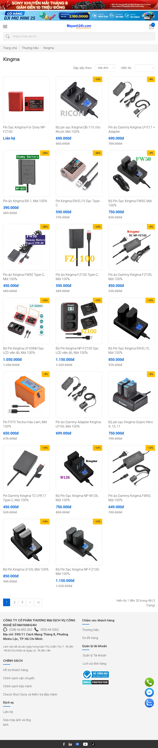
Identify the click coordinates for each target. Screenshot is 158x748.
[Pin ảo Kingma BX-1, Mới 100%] (26, 173)
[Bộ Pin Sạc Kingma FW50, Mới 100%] (131, 173)
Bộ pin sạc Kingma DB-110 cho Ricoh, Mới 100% (78, 129)
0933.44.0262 (50, 629)
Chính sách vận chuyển (19, 678)
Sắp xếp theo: (82, 68)
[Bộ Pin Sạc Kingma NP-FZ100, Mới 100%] (79, 542)
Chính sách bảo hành (17, 686)
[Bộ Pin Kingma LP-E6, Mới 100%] (26, 542)
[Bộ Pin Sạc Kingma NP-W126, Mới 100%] (79, 468)
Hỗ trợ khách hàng (15, 670)
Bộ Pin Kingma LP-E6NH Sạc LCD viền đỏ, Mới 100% (23, 350)
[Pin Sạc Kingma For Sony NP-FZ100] (26, 100)
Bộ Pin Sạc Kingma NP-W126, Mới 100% (77, 498)
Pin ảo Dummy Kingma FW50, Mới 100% (129, 498)
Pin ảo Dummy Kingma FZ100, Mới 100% (130, 277)
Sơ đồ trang (90, 638)
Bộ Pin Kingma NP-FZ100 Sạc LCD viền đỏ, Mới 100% (77, 350)
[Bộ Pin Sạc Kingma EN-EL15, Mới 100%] (131, 321)
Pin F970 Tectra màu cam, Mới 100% (25, 424)
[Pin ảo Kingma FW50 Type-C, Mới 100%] (26, 247)
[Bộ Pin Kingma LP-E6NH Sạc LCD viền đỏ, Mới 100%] (26, 321)
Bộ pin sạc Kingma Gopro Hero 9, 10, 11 (130, 424)
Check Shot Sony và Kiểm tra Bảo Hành (30, 694)
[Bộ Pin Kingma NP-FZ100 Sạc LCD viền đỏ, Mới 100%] (79, 321)
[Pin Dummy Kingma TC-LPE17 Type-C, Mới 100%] (26, 468)
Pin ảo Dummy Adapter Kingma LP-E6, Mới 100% (78, 424)
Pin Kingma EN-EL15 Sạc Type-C (78, 203)
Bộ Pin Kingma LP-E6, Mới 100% (26, 569)
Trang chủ (10, 48)
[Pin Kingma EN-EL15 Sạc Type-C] (79, 173)
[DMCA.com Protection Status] (95, 682)
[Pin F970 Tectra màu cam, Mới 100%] (26, 394)
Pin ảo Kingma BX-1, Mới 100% (25, 201)
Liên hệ (8, 712)
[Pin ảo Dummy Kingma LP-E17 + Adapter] (131, 100)
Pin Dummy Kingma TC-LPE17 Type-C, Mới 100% (24, 498)
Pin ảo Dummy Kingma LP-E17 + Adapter (131, 129)
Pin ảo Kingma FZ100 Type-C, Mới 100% (77, 277)
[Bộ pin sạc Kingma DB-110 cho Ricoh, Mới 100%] (79, 100)
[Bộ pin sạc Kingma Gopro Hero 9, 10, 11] (131, 394)
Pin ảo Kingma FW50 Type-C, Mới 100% (24, 277)
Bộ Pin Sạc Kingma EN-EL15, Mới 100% (129, 350)
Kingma (49, 48)
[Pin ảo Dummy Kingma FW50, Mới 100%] (131, 468)
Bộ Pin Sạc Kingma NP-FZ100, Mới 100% (77, 571)
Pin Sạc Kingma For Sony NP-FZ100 (24, 129)
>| (38, 602)
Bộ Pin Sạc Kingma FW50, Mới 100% (130, 203)
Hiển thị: (126, 68)
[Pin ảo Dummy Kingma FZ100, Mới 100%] (131, 247)
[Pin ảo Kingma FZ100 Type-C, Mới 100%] (79, 247)
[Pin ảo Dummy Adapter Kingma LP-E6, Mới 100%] (79, 394)
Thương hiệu (30, 48)
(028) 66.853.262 (20, 629)
